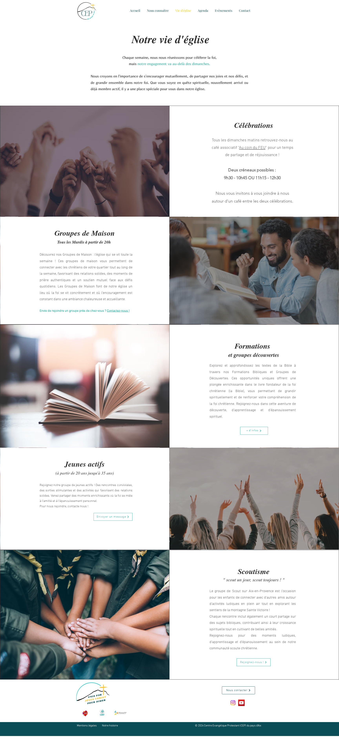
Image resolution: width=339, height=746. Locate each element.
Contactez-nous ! (118, 311)
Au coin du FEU (252, 147)
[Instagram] (233, 703)
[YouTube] (241, 703)
